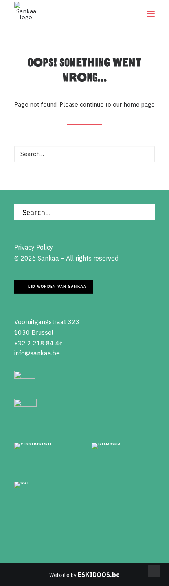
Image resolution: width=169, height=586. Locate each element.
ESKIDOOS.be (99, 575)
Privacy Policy (33, 247)
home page (139, 104)
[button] (151, 14)
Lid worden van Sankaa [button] (57, 286)
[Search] (84, 154)
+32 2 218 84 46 (38, 343)
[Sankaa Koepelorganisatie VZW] (26, 14)
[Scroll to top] (154, 570)
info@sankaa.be (37, 353)
